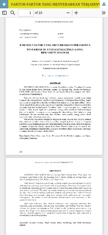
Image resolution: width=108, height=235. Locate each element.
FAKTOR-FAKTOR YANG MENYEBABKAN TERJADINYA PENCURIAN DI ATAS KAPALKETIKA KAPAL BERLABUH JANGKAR (59, 4)
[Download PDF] (104, 4)
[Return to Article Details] (4, 4)
